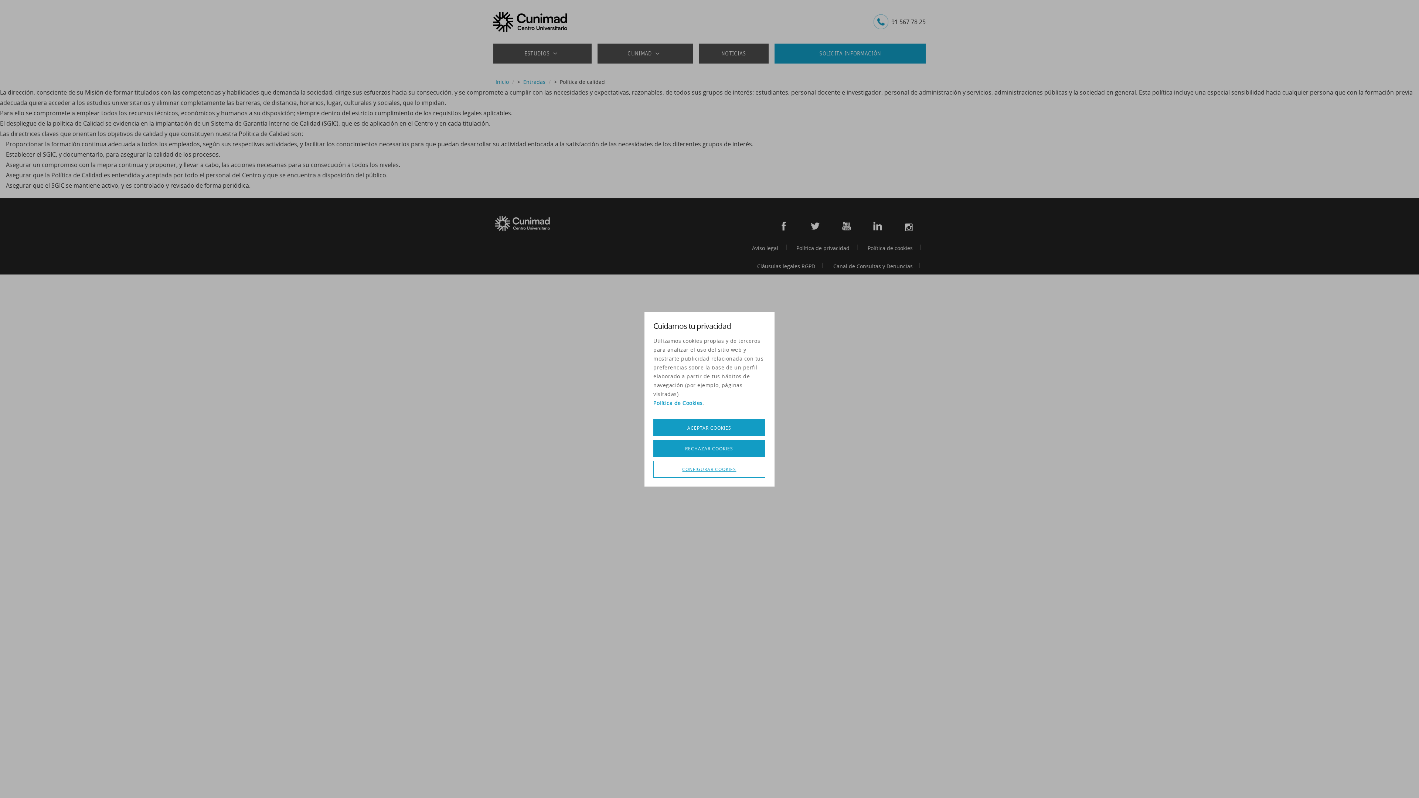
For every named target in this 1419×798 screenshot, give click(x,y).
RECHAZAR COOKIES (709, 448)
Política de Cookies (678, 402)
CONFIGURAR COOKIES (709, 469)
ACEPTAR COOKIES (709, 428)
